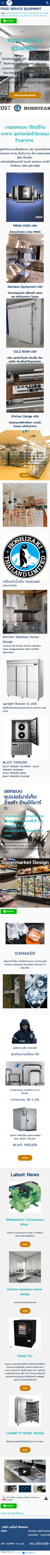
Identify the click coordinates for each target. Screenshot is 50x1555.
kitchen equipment (13, 13)
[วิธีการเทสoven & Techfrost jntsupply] (25, 1488)
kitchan (4, 15)
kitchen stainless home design (35, 13)
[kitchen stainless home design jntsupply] (10, 1488)
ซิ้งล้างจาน (28, 15)
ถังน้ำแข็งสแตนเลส (40, 15)
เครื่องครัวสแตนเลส (15, 15)
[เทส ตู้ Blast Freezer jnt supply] (39, 1488)
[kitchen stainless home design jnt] (25, 1470)
